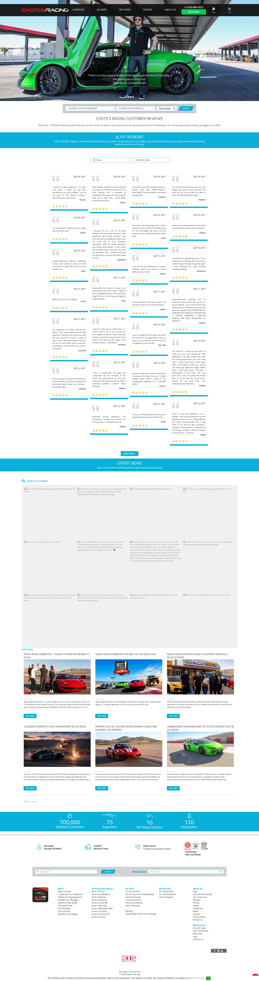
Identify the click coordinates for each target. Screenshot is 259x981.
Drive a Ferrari (98, 891)
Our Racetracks (166, 891)
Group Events (64, 911)
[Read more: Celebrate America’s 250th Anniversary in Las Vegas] (57, 749)
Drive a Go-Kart (99, 916)
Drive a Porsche (99, 897)
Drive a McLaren (99, 899)
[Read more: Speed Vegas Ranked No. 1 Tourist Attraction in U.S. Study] (57, 676)
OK (221, 871)
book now (193, 11)
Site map (123, 971)
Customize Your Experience (70, 894)
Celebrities (198, 908)
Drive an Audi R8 (99, 902)
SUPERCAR (78, 9)
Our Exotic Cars (200, 897)
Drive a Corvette (99, 911)
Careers (196, 914)
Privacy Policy (198, 978)
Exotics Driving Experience (70, 897)
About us (170, 9)
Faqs (195, 891)
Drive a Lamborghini (101, 894)
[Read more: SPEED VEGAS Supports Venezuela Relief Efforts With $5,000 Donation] (200, 676)
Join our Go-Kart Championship (139, 894)
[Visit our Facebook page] (215, 951)
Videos (196, 905)
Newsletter (139, 871)
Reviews (197, 899)
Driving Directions (167, 894)
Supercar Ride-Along (67, 902)
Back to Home (64, 891)
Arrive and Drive (132, 891)
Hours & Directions (134, 902)
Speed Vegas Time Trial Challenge (140, 913)
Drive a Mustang (99, 905)
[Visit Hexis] (129, 958)
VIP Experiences (65, 905)
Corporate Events (133, 899)
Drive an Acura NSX (101, 914)
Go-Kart (102, 9)
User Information (200, 930)
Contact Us (198, 919)
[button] (7, 54)
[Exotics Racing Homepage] (45, 10)
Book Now (197, 933)
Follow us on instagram (37, 480)
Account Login (199, 928)
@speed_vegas (30, 801)
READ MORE (30, 716)
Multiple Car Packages (68, 899)
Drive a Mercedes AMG (102, 908)
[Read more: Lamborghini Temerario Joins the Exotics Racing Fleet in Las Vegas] (200, 749)
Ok (208, 978)
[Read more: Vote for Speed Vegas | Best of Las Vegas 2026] (128, 676)
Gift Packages (64, 908)
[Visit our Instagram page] (218, 951)
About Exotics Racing (202, 894)
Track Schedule (166, 897)
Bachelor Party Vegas (68, 914)
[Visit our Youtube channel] (222, 951)
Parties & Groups (133, 897)
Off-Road (125, 9)
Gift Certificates (132, 905)
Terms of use (134, 971)
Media (195, 911)
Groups (147, 9)
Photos (196, 902)
